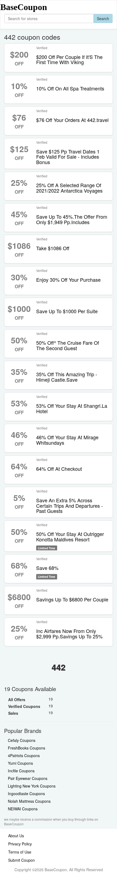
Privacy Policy (20, 843)
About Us (16, 835)
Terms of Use (19, 852)
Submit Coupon (21, 860)
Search (103, 18)
